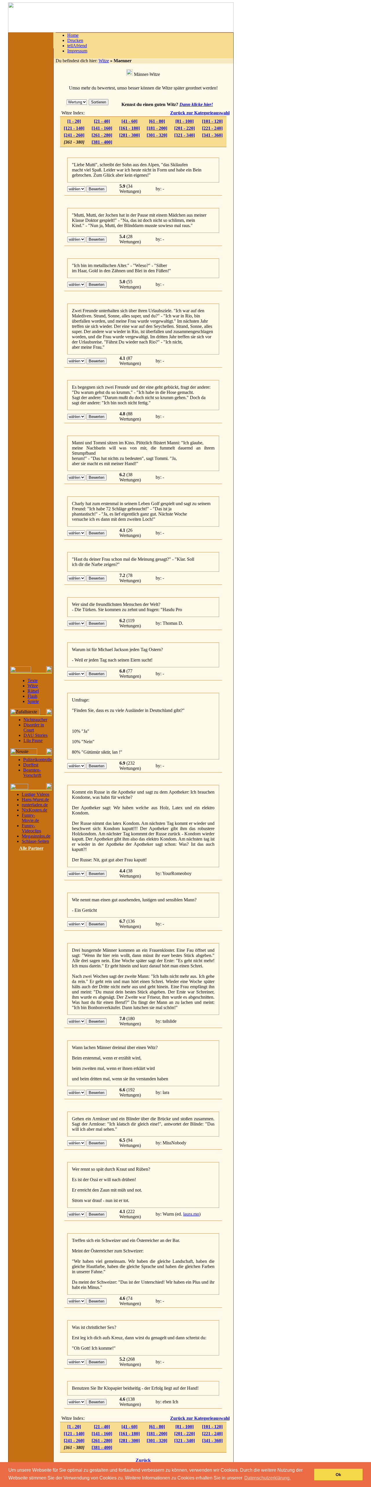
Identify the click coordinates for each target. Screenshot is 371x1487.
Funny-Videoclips (31, 828)
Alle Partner (31, 848)
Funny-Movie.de (30, 818)
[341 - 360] (212, 135)
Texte (33, 680)
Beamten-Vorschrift (32, 773)
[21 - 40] (102, 121)
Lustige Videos (35, 794)
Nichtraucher (35, 719)
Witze (33, 685)
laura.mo (191, 1214)
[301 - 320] (157, 135)
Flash (32, 696)
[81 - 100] (184, 121)
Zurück (143, 1460)
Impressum (77, 50)
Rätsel (33, 690)
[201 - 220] (184, 128)
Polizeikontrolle (37, 759)
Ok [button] (338, 1474)
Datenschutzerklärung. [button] (267, 1477)
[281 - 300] (129, 135)
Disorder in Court (33, 727)
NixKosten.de (34, 810)
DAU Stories (35, 735)
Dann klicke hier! (196, 104)
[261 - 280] (102, 135)
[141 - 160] (102, 128)
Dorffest (30, 764)
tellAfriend (77, 45)
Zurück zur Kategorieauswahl (200, 112)
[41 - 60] (129, 121)
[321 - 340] (184, 135)
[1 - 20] (74, 121)
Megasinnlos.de (36, 836)
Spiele (33, 701)
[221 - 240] (212, 128)
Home (73, 35)
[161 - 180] (129, 128)
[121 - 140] (74, 128)
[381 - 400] (102, 142)
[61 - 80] (157, 121)
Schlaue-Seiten (35, 841)
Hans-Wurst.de (35, 799)
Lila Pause (33, 740)
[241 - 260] (74, 135)
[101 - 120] (212, 121)
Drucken (75, 40)
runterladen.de (35, 804)
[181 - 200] (157, 128)
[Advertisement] (277, 134)
